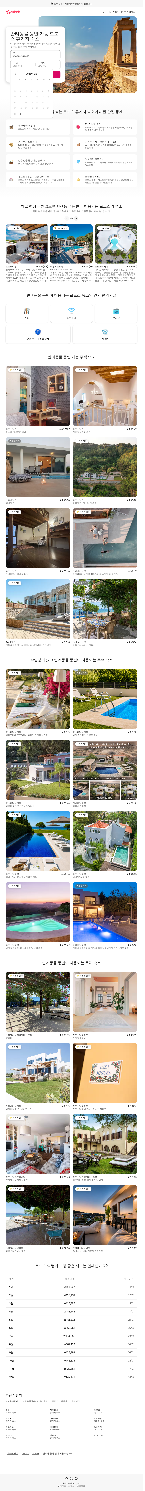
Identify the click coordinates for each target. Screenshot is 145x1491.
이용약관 (81, 1486)
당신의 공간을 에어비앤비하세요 (119, 11)
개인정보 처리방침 (66, 1486)
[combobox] (35, 56)
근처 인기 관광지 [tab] (59, 1401)
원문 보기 (88, 3)
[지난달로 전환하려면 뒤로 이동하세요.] (15, 74)
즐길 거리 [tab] (75, 1401)
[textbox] (23, 65)
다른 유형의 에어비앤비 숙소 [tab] (35, 1401)
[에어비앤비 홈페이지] (13, 11)
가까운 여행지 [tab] (12, 1401)
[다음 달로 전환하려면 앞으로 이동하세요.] (48, 74)
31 (21, 114)
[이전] (66, 218)
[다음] (76, 218)
